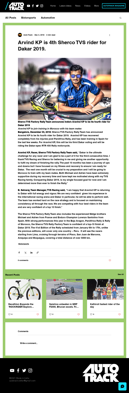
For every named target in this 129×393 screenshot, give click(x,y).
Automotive (48, 17)
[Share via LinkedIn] (31, 252)
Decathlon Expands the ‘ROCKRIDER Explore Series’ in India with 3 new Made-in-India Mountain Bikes (22, 305)
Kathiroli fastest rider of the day (105, 305)
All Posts (10, 17)
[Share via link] (37, 252)
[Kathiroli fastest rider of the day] (105, 289)
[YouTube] (28, 6)
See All (121, 274)
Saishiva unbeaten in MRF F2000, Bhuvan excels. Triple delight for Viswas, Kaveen (64, 305)
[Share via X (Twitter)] (25, 252)
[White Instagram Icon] (42, 6)
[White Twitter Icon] (37, 6)
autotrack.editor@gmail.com (22, 380)
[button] (120, 18)
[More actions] (109, 34)
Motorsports (28, 17)
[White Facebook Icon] (33, 6)
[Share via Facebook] (19, 252)
